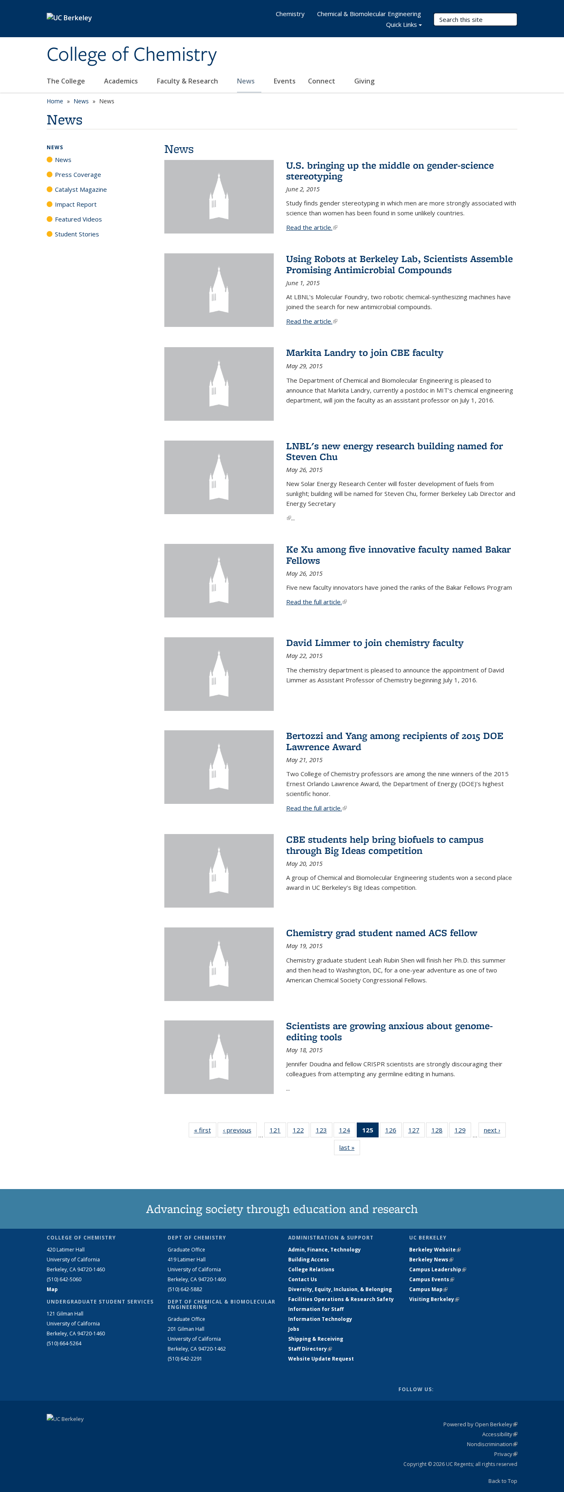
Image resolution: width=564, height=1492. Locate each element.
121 (278, 1132)
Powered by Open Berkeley (480, 1424)
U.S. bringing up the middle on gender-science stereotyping (390, 170)
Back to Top (502, 1481)
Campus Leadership (437, 1269)
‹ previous (240, 1130)
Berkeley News (431, 1259)
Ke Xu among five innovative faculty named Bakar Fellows (398, 554)
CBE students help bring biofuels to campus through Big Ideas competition (384, 844)
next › (495, 1130)
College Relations (311, 1269)
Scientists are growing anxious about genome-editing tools (389, 1031)
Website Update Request (321, 1358)
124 (347, 1132)
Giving (364, 81)
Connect (322, 81)
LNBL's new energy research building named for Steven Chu (394, 451)
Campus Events (431, 1279)
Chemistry (290, 14)
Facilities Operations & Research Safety (341, 1299)
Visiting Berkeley (434, 1299)
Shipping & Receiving (315, 1338)
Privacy (505, 1454)
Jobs (293, 1328)
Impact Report (76, 204)
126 (393, 1132)
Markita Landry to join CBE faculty (364, 352)
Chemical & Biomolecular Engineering (369, 14)
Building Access (308, 1259)
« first (205, 1130)
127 (416, 1132)
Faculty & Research (188, 81)
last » (349, 1147)
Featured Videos (78, 219)
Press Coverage (78, 174)
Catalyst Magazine (81, 189)
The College (67, 81)
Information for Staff (316, 1309)
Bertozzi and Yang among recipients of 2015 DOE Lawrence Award (394, 741)
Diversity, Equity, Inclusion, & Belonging (340, 1289)
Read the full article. (316, 602)
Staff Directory (310, 1348)
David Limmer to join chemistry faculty (375, 642)
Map (52, 1289)
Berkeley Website (435, 1249)
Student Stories (77, 234)
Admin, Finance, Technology (324, 1249)
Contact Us (302, 1279)
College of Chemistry (132, 55)
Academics (122, 81)
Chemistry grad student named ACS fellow (381, 932)
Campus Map (428, 1289)
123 (324, 1132)
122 (301, 1132)
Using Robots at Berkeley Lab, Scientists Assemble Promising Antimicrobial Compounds (399, 264)
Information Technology (320, 1319)
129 (463, 1132)
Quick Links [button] (401, 24)
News (246, 81)
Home (55, 101)
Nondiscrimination (492, 1444)
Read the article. (311, 227)
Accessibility (499, 1434)
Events (285, 81)
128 (439, 1132)
